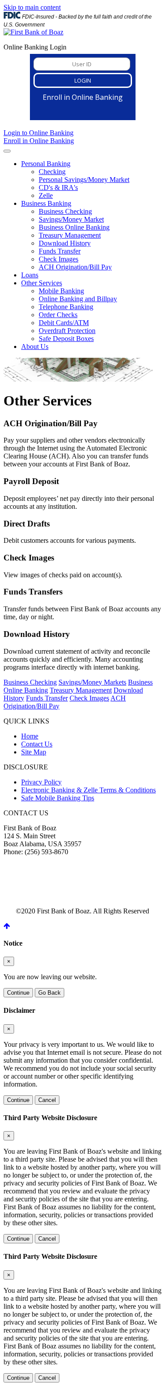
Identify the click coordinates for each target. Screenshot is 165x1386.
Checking (52, 171)
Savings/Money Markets (92, 682)
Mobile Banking (61, 291)
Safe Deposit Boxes (66, 338)
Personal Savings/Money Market (84, 179)
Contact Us (36, 744)
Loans (29, 275)
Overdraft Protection (67, 330)
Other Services (41, 283)
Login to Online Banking (38, 132)
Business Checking (65, 211)
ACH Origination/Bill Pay (75, 267)
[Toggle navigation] (7, 151)
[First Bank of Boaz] (33, 32)
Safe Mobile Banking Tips (57, 798)
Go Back (49, 992)
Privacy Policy (41, 782)
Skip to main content (32, 7)
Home (29, 736)
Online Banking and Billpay (78, 299)
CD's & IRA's (58, 187)
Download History (65, 243)
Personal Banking (45, 163)
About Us (34, 346)
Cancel (47, 1100)
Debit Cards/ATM (64, 322)
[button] (7, 926)
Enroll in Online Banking (39, 140)
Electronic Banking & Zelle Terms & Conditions (88, 790)
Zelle (46, 195)
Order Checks (58, 314)
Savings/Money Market (71, 219)
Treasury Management (70, 235)
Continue (18, 992)
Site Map (33, 752)
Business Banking (46, 203)
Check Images (58, 259)
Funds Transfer (60, 251)
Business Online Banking (74, 227)
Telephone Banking (66, 307)
